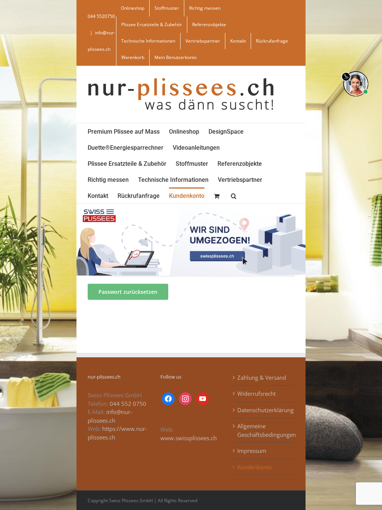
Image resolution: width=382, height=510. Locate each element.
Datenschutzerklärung (264, 410)
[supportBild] (355, 70)
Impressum (251, 450)
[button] (234, 195)
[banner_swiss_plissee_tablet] (191, 206)
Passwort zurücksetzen (127, 291)
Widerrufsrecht (256, 393)
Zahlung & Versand (261, 377)
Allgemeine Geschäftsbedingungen (264, 430)
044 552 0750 (128, 403)
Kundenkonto (254, 467)
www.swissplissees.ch (188, 438)
